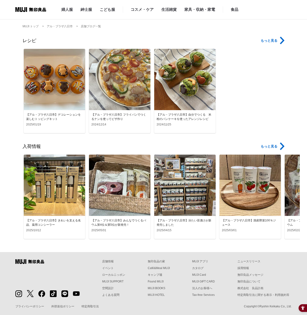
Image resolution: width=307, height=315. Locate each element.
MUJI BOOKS (156, 288)
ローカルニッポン (113, 274)
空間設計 (108, 288)
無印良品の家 (156, 261)
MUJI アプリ (200, 261)
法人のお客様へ (202, 288)
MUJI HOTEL (156, 295)
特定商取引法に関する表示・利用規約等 (263, 295)
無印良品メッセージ (250, 274)
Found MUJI (156, 281)
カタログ (198, 268)
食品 (234, 9)
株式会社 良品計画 (250, 288)
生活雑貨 (169, 9)
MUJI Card (199, 274)
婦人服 (67, 9)
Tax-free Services (203, 295)
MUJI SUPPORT (113, 281)
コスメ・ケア (142, 9)
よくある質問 (110, 295)
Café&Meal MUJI (159, 268)
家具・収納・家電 (199, 9)
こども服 (107, 9)
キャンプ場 (155, 274)
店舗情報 (108, 261)
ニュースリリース (248, 261)
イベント (108, 268)
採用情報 (243, 268)
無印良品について (248, 281)
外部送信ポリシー (62, 306)
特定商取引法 (90, 306)
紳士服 (86, 9)
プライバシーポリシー (29, 306)
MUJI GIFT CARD (203, 281)
